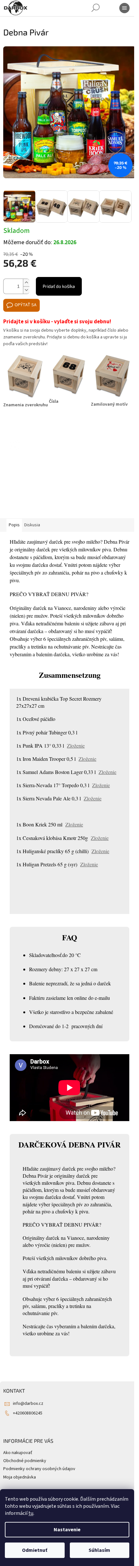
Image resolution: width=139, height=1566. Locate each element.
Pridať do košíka (59, 286)
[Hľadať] (95, 8)
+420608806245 (27, 1413)
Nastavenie (67, 1529)
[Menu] (124, 8)
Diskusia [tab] (32, 525)
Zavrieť (46, 423)
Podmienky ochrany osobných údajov (39, 1469)
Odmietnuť (34, 1550)
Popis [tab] (14, 525)
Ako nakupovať (17, 1453)
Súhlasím (99, 1550)
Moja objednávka (19, 1477)
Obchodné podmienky (24, 1461)
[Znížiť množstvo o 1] (26, 290)
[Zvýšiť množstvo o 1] (26, 282)
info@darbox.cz (28, 1403)
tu (30, 1513)
